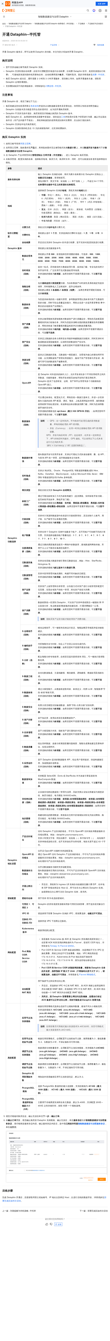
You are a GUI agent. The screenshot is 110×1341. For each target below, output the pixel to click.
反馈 (59, 1224)
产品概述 (81, 23)
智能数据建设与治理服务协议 (91, 1123)
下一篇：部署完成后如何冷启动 (94, 1210)
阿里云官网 (25, 143)
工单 (63, 116)
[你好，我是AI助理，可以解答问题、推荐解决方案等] (94, 10)
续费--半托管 (98, 74)
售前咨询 (35, 105)
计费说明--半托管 (53, 85)
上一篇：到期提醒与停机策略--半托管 (19, 1210)
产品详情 (53, 45)
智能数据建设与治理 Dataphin (20, 23)
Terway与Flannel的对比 (62, 945)
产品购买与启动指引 (95, 23)
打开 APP (101, 3)
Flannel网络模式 (87, 974)
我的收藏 (100, 45)
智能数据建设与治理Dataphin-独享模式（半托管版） (55, 23)
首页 (4, 23)
